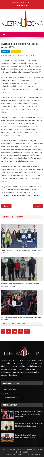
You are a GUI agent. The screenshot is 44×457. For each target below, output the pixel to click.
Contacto (7, 393)
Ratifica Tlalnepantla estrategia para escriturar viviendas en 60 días (28, 436)
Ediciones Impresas (11, 398)
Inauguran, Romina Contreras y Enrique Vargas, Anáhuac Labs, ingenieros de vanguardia (28, 414)
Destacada (15, 52)
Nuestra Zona (24, 55)
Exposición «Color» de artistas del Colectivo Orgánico (7, 206)
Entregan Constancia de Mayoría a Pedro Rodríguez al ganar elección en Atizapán (21, 251)
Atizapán (5, 52)
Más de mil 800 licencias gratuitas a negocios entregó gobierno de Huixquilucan (21, 318)
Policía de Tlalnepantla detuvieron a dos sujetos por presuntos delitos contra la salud (20, 285)
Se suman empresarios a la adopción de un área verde (38, 206)
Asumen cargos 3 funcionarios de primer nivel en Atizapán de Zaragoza (29, 424)
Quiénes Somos (10, 389)
